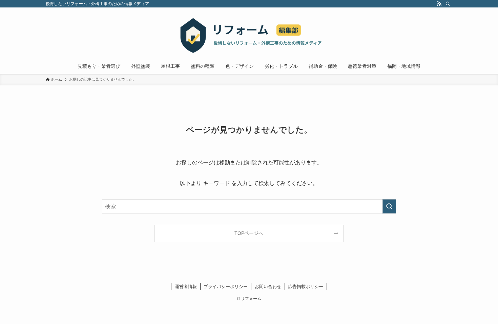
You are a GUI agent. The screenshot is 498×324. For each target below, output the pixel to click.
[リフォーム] (249, 34)
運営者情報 (186, 286)
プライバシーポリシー (226, 286)
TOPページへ (248, 233)
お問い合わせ (268, 286)
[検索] (447, 3)
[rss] (439, 3)
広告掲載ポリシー (305, 286)
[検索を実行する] (389, 206)
